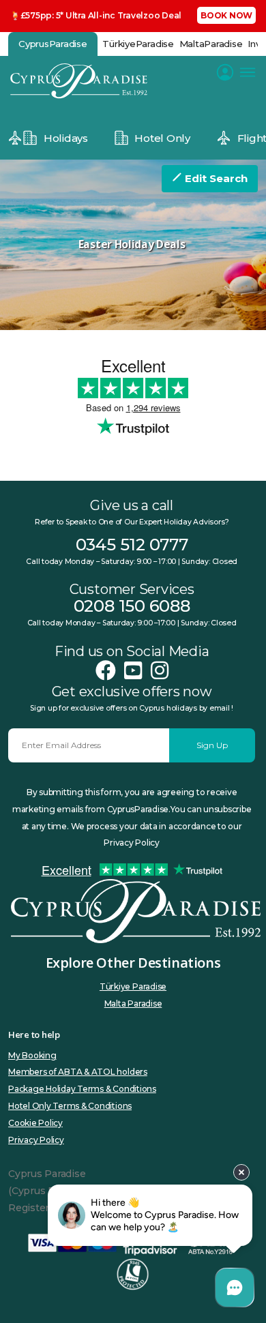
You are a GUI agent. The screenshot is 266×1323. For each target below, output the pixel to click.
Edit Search (215, 178)
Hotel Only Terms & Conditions (70, 1106)
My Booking (32, 1055)
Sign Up (212, 745)
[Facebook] (105, 670)
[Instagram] (159, 670)
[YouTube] (133, 670)
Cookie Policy (35, 1123)
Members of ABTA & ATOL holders (77, 1072)
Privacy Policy (36, 1140)
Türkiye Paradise (133, 986)
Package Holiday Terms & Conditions (82, 1089)
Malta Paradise (133, 1003)
